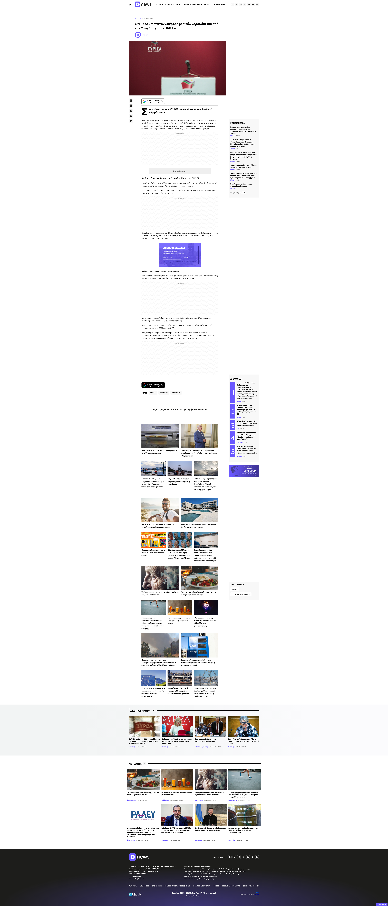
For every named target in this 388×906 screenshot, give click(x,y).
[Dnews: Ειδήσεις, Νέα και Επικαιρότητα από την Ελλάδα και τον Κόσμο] (143, 4)
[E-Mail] (131, 116)
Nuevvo (198, 896)
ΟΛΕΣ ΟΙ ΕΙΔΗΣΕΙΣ (220, 857)
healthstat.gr (131, 800)
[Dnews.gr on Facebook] (232, 4)
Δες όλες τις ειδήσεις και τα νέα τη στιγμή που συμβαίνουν (179, 409)
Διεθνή (232, 148)
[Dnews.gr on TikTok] (244, 4)
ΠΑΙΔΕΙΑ (193, 4)
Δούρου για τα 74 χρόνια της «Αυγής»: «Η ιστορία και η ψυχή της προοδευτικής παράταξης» (177, 741)
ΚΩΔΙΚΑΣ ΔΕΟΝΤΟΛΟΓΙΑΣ (231, 886)
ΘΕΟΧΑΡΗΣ (176, 393)
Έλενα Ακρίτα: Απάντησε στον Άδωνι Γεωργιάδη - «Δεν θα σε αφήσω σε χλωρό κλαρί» (243, 741)
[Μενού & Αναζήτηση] (130, 4)
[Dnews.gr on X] (236, 4)
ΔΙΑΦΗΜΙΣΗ (144, 886)
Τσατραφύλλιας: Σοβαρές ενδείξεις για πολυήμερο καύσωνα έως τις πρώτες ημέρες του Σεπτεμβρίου (243, 175)
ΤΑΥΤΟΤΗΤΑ (133, 886)
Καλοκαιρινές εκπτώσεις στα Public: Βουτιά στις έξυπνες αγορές (153, 552)
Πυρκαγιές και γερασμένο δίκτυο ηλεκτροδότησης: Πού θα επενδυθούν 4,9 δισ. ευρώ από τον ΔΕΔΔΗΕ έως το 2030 (158, 662)
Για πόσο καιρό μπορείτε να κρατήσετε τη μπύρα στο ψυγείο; (179, 620)
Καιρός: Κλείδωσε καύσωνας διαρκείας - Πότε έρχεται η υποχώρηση (179, 481)
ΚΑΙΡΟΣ (234, 589)
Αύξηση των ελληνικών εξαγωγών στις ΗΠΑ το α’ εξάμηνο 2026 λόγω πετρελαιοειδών (243, 830)
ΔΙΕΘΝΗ (185, 4)
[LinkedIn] (131, 111)
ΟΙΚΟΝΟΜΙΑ (169, 4)
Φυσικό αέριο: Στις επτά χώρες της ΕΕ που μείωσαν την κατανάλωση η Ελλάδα (178, 691)
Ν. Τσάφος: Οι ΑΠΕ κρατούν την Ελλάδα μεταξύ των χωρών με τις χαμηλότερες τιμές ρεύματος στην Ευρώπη (176, 830)
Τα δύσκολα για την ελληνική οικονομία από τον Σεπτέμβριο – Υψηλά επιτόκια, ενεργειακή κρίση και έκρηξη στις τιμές (205, 484)
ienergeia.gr (131, 840)
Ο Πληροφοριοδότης (201, 747)
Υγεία (239, 401)
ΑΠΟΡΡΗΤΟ (382, 904)
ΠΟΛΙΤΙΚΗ (159, 4)
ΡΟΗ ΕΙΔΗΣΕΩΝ (237, 123)
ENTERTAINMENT (219, 4)
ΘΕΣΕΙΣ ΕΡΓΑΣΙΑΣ (204, 4)
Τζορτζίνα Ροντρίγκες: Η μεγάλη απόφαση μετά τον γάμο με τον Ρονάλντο (247, 423)
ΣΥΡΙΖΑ (153, 393)
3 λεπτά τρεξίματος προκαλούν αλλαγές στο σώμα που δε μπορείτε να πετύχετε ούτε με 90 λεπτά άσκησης (152, 623)
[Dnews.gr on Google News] (249, 4)
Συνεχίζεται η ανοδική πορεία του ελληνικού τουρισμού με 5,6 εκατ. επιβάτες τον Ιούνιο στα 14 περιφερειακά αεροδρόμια (205, 555)
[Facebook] (131, 101)
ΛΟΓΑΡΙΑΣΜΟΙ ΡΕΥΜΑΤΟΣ (241, 594)
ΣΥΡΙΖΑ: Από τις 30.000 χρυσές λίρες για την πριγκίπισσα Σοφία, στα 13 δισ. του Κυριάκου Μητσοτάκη (144, 741)
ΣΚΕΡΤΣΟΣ (164, 393)
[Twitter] (131, 106)
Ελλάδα (232, 136)
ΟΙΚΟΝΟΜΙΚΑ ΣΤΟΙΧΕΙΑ (251, 886)
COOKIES (215, 886)
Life (238, 429)
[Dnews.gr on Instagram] (240, 4)
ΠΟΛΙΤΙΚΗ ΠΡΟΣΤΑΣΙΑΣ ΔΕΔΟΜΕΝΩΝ (177, 886)
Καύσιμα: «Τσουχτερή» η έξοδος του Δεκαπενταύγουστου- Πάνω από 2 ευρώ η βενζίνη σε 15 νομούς (198, 662)
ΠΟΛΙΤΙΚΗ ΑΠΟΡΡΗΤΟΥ (201, 886)
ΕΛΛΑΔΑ (178, 4)
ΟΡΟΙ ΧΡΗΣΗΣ (157, 886)
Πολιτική (138, 19)
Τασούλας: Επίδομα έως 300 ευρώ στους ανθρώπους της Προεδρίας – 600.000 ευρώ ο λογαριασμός (199, 453)
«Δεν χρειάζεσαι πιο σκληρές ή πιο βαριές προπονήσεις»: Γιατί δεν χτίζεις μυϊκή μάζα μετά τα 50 (247, 409)
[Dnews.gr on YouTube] (253, 4)
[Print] (131, 121)
